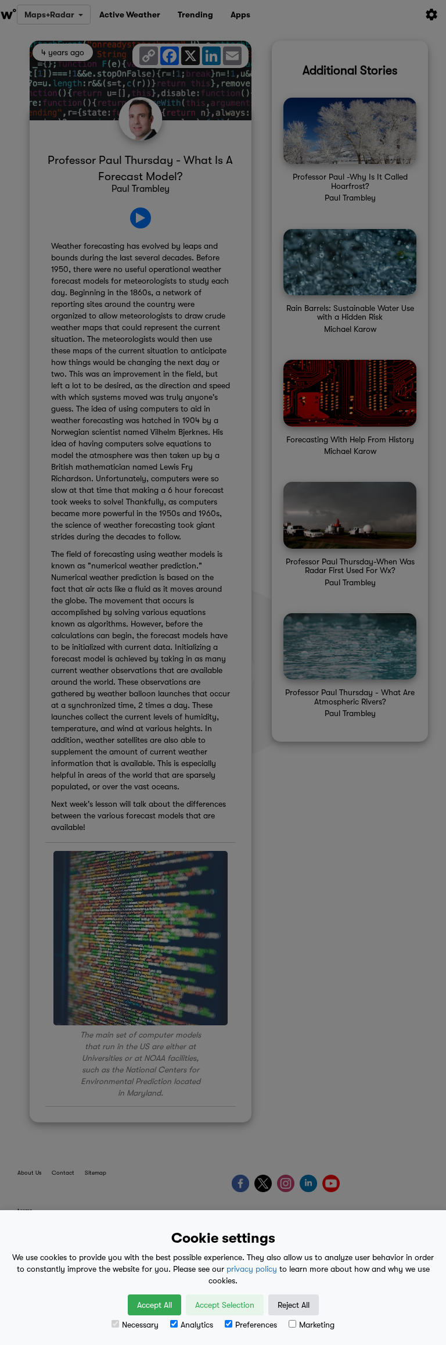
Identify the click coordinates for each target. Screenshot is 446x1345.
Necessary (140, 1324)
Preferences (256, 1324)
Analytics (197, 1324)
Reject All (294, 1305)
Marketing (316, 1324)
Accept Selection (224, 1305)
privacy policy (251, 1269)
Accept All (154, 1305)
